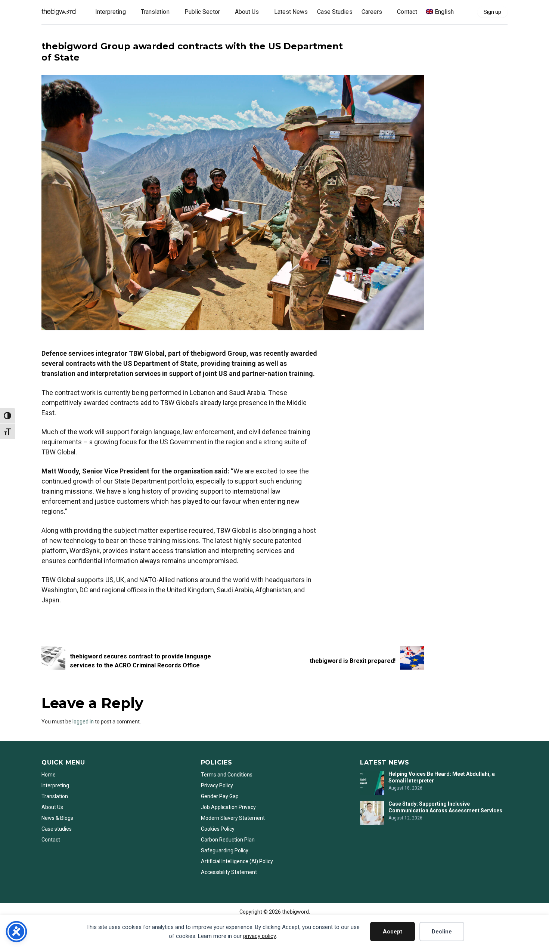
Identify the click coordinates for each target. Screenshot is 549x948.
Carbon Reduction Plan (228, 840)
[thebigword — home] (58, 12)
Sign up (492, 12)
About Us (52, 807)
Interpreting (55, 785)
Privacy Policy (217, 785)
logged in (83, 722)
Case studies (56, 829)
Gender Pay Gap (220, 796)
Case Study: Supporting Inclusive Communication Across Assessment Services (445, 807)
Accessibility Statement (229, 872)
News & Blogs (57, 818)
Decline (442, 931)
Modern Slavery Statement (233, 818)
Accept (392, 931)
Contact (50, 840)
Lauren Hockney (60, 620)
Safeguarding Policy (224, 850)
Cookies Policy (218, 829)
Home (48, 775)
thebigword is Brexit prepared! (353, 660)
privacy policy (259, 936)
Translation (54, 796)
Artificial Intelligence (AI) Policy (237, 861)
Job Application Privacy (228, 807)
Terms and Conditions (226, 775)
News (48, 34)
